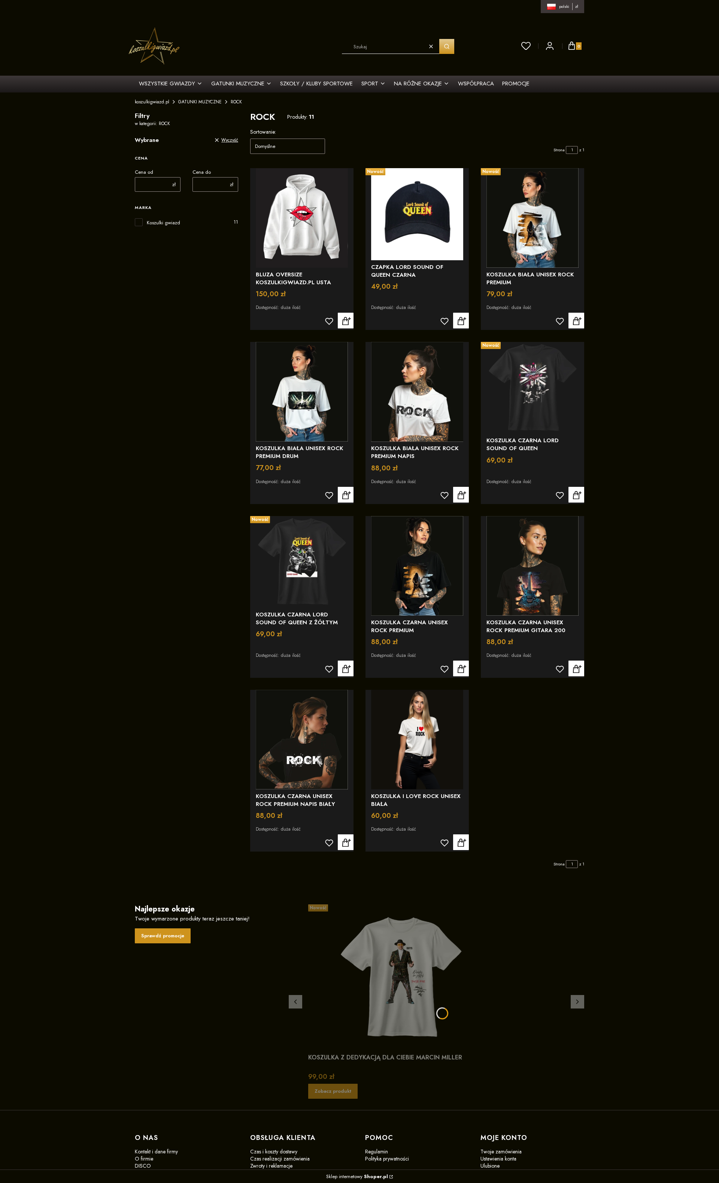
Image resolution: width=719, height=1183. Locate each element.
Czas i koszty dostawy (273, 1151)
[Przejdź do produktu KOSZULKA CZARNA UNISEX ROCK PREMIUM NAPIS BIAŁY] (302, 739)
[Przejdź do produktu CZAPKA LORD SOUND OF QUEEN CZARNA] (417, 214)
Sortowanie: (263, 132)
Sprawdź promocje (162, 935)
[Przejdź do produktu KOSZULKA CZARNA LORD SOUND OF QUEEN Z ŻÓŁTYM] (302, 562)
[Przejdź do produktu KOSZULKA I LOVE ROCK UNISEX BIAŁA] (417, 739)
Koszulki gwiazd (163, 222)
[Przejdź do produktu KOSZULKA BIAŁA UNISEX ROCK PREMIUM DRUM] (302, 392)
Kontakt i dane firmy (156, 1151)
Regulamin (376, 1151)
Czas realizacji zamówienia (280, 1158)
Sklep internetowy (357, 1176)
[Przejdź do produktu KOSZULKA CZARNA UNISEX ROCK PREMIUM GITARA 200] (532, 566)
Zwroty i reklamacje (271, 1166)
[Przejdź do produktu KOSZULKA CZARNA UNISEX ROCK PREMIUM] (417, 566)
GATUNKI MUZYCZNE (200, 101)
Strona (559, 150)
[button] (446, 46)
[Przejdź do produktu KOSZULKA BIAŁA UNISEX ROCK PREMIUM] (532, 218)
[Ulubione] (526, 46)
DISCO (143, 1166)
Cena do (201, 172)
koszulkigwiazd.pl (152, 101)
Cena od (144, 172)
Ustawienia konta (498, 1158)
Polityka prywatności (387, 1158)
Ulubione (490, 1166)
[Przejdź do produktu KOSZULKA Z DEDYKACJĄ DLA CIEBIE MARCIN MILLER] (401, 977)
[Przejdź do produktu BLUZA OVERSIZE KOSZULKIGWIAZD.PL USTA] (302, 218)
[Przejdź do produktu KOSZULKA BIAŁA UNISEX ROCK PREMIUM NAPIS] (417, 392)
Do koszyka (461, 320)
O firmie (144, 1158)
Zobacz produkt (346, 320)
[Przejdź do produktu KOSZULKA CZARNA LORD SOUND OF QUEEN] (532, 388)
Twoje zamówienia (501, 1151)
